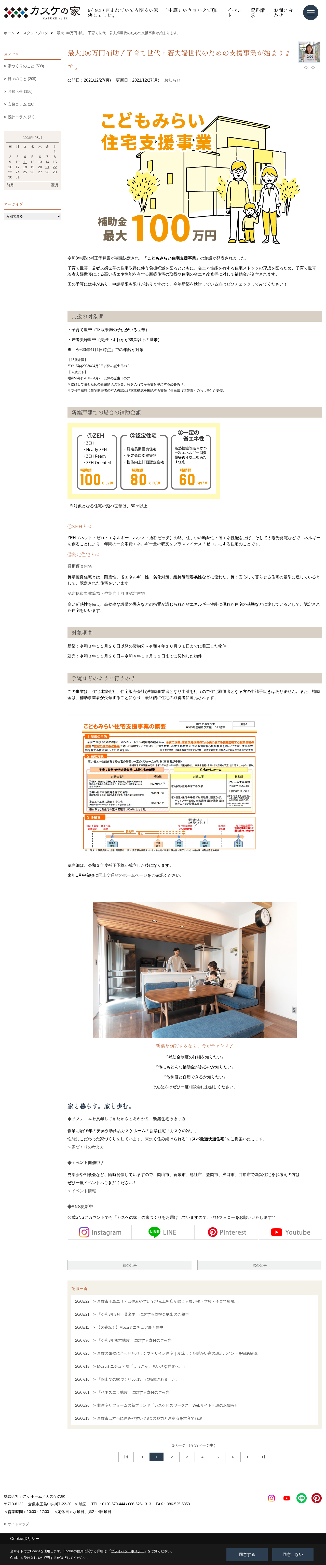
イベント (234, 12)
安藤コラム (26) (21, 104)
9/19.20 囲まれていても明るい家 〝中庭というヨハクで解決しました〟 (152, 12)
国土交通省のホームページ (122, 875)
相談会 (195, 1087)
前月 (10, 185)
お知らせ (172, 80)
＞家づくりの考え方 (85, 1147)
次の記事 (260, 1265)
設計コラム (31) (21, 117)
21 (47, 167)
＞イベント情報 (81, 1191)
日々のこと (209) (22, 78)
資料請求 (257, 12)
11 (25, 162)
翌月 (55, 185)
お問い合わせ (283, 12)
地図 (83, 1504)
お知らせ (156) (20, 91)
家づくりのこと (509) (26, 66)
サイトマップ (18, 1524)
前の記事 (130, 1265)
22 (55, 167)
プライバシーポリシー (127, 1551)
